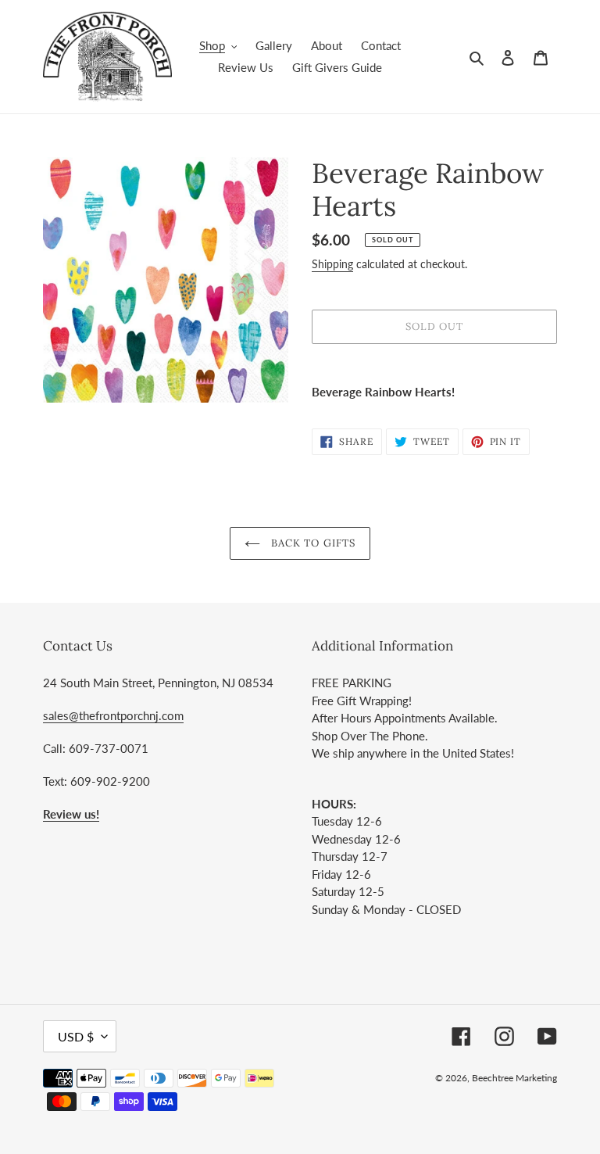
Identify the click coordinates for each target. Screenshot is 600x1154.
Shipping (332, 264)
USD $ (76, 1036)
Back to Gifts (311, 543)
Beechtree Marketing (514, 1078)
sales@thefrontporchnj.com (113, 715)
